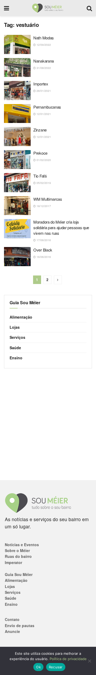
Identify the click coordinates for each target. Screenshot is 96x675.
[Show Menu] (6, 8)
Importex (40, 84)
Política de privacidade (68, 659)
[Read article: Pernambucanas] (17, 113)
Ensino (16, 357)
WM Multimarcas (47, 199)
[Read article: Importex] (17, 90)
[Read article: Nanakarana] (17, 67)
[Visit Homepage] (48, 8)
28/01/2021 (43, 91)
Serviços (17, 337)
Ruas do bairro (18, 556)
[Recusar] (89, 661)
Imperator (13, 562)
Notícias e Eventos (22, 544)
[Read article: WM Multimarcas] (17, 205)
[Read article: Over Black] (17, 256)
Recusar (56, 667)
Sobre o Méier (17, 550)
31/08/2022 (43, 68)
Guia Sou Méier (19, 574)
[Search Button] (89, 8)
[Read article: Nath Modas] (17, 44)
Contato (12, 619)
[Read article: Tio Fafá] (17, 182)
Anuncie (12, 631)
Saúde (15, 347)
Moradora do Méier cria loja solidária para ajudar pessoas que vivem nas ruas (61, 227)
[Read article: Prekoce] (17, 159)
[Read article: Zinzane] (17, 136)
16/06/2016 (43, 257)
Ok (38, 667)
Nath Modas (43, 37)
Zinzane (40, 130)
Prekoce (40, 153)
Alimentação (21, 317)
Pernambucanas (47, 107)
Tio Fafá (40, 176)
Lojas (15, 327)
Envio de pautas (19, 625)
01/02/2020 (43, 160)
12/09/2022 (43, 45)
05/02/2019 (43, 183)
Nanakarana (43, 61)
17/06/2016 (43, 240)
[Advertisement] (48, 424)
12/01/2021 (43, 114)
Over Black (42, 250)
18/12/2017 (43, 206)
